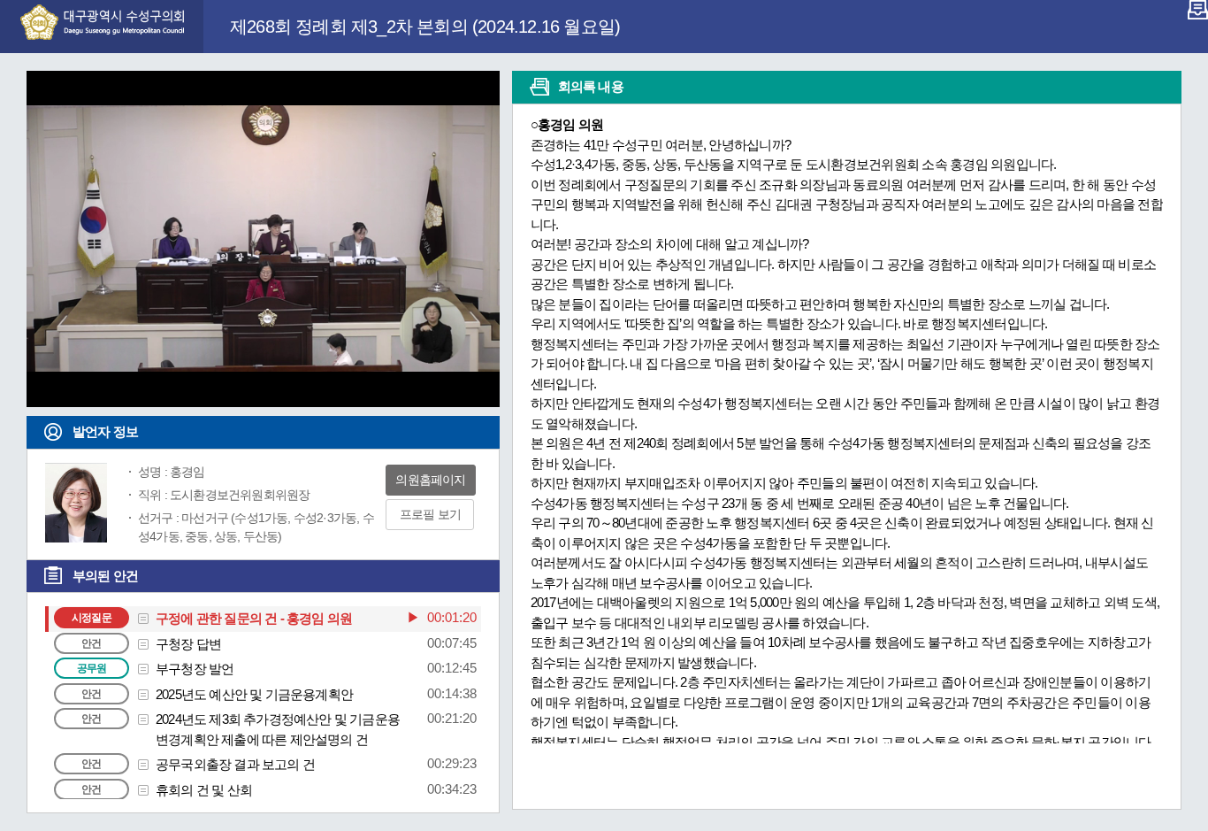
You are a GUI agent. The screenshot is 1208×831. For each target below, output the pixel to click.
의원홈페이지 (430, 480)
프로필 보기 (430, 514)
